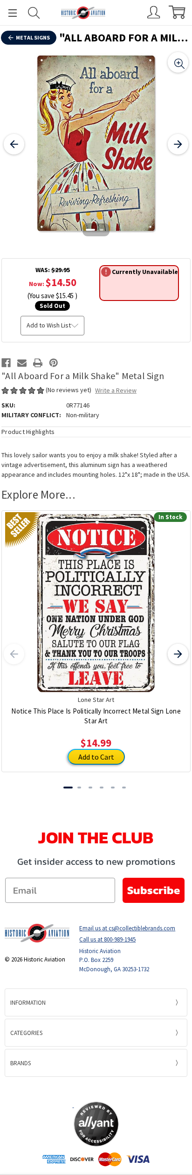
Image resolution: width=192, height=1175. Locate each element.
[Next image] (178, 144)
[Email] (22, 362)
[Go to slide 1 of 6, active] (68, 787)
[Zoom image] (178, 62)
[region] (96, 144)
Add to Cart (96, 756)
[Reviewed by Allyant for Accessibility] (96, 1124)
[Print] (37, 362)
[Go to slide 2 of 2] (101, 230)
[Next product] (178, 654)
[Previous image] (14, 144)
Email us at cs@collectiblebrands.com (127, 928)
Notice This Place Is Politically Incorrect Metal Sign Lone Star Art (96, 716)
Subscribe (153, 890)
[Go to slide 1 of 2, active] (90, 230)
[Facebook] (6, 362)
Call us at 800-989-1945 (107, 939)
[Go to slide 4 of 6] (101, 787)
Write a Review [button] (116, 390)
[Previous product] (14, 654)
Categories (26, 1033)
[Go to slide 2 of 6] (79, 787)
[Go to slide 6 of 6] (124, 787)
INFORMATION (28, 1003)
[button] (96, 1088)
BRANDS (20, 1063)
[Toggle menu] (8, 13)
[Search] (34, 13)
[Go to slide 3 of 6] (90, 787)
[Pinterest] (53, 362)
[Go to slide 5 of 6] (112, 787)
